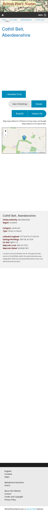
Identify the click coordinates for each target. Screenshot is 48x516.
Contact (7, 494)
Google (39, 103)
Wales (6, 477)
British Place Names (19, 3)
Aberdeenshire (26, 20)
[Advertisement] (24, 64)
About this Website (12, 491)
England (7, 471)
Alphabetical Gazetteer (14, 482)
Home (4, 20)
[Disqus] (24, 358)
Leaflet (23, 152)
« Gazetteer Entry (14, 94)
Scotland (13, 20)
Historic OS (37, 113)
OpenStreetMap (33, 152)
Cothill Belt (40, 20)
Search (7, 485)
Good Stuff (31, 509)
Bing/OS (20, 113)
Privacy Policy (10, 499)
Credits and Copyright (13, 496)
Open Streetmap (19, 103)
